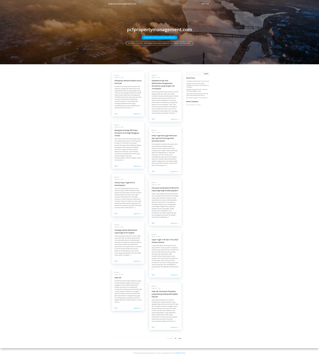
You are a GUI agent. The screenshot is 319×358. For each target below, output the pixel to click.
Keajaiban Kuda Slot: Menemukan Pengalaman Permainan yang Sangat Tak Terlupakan (197, 85)
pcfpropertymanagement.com (122, 3)
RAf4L (117, 75)
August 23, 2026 (156, 132)
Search (206, 73)
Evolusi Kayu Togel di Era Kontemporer (196, 97)
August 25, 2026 (119, 77)
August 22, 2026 (156, 236)
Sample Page (205, 4)
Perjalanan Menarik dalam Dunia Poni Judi (197, 81)
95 (175, 338)
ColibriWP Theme (179, 353)
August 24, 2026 (156, 77)
